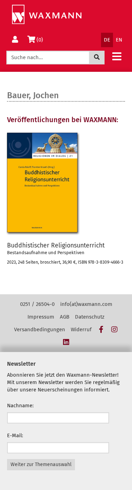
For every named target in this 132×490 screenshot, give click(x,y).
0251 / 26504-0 (37, 304)
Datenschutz (90, 317)
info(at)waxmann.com (86, 304)
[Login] (15, 40)
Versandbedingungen (39, 329)
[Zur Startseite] (46, 14)
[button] (117, 56)
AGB (64, 317)
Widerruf (81, 329)
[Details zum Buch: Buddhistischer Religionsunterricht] (66, 182)
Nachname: (20, 405)
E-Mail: (15, 435)
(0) (41, 39)
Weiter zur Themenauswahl (41, 464)
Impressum (40, 317)
